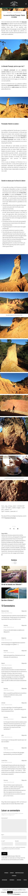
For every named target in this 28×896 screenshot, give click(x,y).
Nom (2, 834)
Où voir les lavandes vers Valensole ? (11, 584)
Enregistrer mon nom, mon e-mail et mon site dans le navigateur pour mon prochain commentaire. (13, 848)
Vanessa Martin (4, 533)
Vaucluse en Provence (10, 517)
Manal (3, 663)
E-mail (3, 841)
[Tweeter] (13, 528)
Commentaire (4, 818)
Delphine (3, 638)
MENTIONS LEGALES (19, 872)
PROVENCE (9, 12)
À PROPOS (14, 875)
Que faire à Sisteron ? (7, 600)
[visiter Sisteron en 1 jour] (14, 593)
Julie (2, 735)
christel (3, 703)
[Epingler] (17, 528)
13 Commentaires (17, 12)
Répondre (24, 611)
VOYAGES (6, 872)
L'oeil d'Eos (4, 760)
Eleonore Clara (5, 611)
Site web (17, 841)
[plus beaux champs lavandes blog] (14, 574)
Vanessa (6, 625)
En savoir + (18, 894)
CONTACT (12, 872)
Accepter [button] (10, 892)
